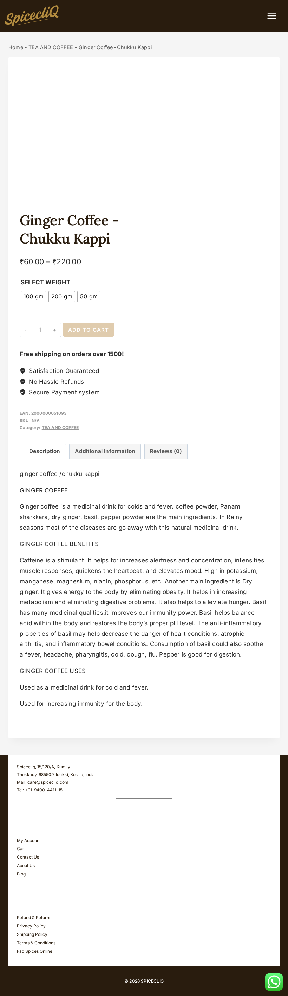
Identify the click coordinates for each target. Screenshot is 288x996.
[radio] (33, 296)
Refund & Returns (34, 917)
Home (15, 47)
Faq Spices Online (34, 951)
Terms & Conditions (36, 942)
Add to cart (88, 329)
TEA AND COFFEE (50, 47)
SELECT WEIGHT (45, 282)
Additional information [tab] (105, 451)
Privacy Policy (31, 926)
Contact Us (28, 857)
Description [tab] (44, 451)
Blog (21, 874)
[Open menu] (275, 15)
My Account (29, 840)
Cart (21, 848)
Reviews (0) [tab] (166, 451)
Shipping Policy (32, 934)
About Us (26, 865)
